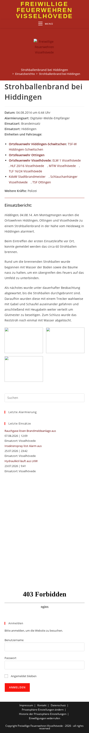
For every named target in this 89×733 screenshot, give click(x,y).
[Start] (10, 74)
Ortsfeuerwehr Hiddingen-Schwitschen (37, 144)
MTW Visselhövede (62, 166)
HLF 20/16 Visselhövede (27, 166)
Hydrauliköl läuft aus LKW (21, 461)
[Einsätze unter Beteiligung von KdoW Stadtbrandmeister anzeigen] (47, 176)
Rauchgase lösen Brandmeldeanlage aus (30, 431)
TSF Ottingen (41, 182)
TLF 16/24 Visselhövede (25, 171)
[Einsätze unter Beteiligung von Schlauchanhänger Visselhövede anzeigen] (30, 182)
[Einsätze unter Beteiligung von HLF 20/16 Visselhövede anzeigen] (46, 166)
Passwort (10, 658)
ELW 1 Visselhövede (66, 160)
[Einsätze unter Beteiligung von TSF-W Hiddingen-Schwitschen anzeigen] (45, 149)
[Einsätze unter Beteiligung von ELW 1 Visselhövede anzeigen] (83, 160)
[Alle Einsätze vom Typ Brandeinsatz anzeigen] (42, 123)
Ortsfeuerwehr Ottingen (26, 155)
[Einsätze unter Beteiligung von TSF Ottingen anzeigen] (53, 182)
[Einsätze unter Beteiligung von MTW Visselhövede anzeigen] (78, 166)
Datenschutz (58, 705)
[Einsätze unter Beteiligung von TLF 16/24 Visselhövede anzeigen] (44, 171)
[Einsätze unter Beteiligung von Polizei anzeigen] (39, 191)
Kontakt (41, 705)
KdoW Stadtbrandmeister (27, 177)
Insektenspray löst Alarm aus (23, 446)
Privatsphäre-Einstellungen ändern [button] (43, 709)
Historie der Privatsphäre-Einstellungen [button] (42, 714)
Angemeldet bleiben (23, 676)
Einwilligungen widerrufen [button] (44, 718)
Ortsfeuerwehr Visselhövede (30, 160)
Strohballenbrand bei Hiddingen (59, 74)
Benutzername (14, 640)
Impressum (26, 705)
